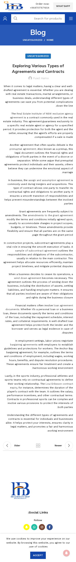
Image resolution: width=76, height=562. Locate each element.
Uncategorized (32, 40)
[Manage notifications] (66, 553)
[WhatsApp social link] (34, 527)
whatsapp (63, 6)
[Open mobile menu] (71, 18)
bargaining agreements (23, 344)
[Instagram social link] (42, 527)
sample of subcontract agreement (36, 250)
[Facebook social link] (50, 527)
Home (50, 40)
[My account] (5, 18)
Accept (38, 555)
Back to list (38, 445)
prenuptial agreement (23, 149)
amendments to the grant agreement (50, 215)
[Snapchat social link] (27, 527)
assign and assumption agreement (49, 180)
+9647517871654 (39, 7)
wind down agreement (27, 278)
